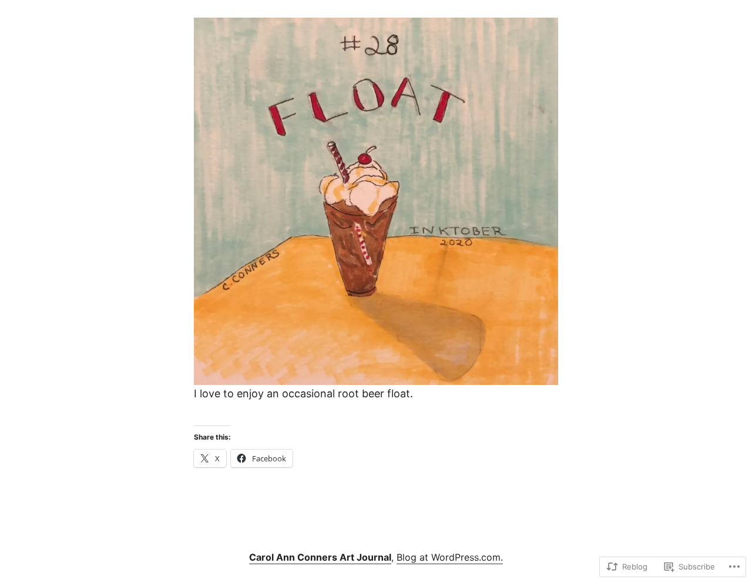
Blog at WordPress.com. (450, 557)
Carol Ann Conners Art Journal (320, 557)
